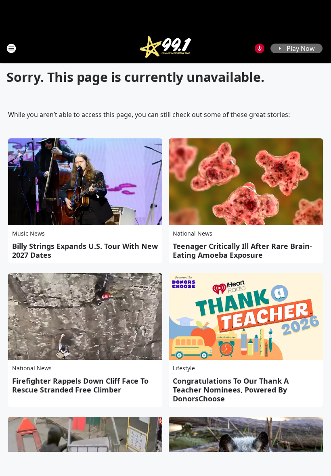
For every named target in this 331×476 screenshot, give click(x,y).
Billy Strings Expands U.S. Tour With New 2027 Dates (85, 250)
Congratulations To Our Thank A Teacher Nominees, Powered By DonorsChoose (231, 389)
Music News (28, 233)
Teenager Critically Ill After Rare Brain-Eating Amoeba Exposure (242, 250)
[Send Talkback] (259, 48)
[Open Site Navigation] (11, 48)
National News (192, 233)
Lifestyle (184, 368)
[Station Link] (165, 48)
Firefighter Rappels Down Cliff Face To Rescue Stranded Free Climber (80, 385)
